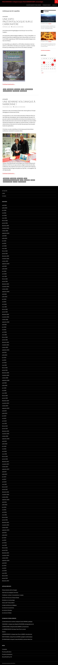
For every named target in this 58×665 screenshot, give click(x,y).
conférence (13, 178)
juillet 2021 (4, 355)
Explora (4, 631)
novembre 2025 (5, 228)
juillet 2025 (4, 238)
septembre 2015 (5, 530)
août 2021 (4, 352)
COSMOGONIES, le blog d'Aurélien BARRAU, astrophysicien (15, 626)
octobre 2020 (5, 377)
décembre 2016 (5, 492)
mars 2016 (4, 514)
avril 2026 (4, 215)
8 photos (49, 41)
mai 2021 (4, 360)
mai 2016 (4, 509)
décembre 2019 (5, 400)
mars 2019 (4, 423)
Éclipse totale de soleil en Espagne (9, 590)
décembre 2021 (5, 342)
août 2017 (4, 471)
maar (22, 180)
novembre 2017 (5, 464)
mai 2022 (4, 329)
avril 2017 (4, 481)
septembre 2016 (5, 499)
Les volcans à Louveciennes (8, 607)
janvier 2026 (5, 223)
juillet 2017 (4, 474)
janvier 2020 (5, 398)
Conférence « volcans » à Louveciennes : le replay (12, 595)
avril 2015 (4, 542)
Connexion (4, 649)
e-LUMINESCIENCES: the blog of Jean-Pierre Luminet (14, 629)
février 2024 (5, 278)
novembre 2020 (5, 375)
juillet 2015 (4, 535)
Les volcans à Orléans (6, 612)
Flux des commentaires (7, 654)
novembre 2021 (5, 344)
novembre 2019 (5, 403)
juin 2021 (4, 357)
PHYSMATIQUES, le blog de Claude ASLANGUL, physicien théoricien (17, 639)
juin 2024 (4, 271)
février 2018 (5, 456)
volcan (15, 181)
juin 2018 (4, 446)
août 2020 (4, 382)
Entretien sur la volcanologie (8, 600)
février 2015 (5, 547)
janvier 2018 (5, 459)
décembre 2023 (5, 284)
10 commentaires (49, 28)
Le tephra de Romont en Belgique (9, 605)
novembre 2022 (5, 317)
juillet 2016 (4, 504)
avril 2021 (4, 362)
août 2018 (4, 441)
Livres (3, 193)
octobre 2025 (5, 230)
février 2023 (5, 309)
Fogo (25, 178)
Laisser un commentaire (17, 26)
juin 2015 (4, 537)
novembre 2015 (5, 525)
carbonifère (10, 89)
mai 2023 (4, 301)
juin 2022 (4, 327)
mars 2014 (4, 573)
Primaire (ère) (23, 90)
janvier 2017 (5, 489)
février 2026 (5, 220)
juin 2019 (4, 415)
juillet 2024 (4, 268)
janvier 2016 (5, 519)
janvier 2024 (5, 281)
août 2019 (4, 410)
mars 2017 (4, 484)
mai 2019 (4, 418)
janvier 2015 (5, 550)
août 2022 (4, 324)
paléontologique (7, 90)
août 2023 (4, 294)
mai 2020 (4, 390)
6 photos (49, 23)
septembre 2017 (5, 469)
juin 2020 (4, 388)
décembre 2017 (5, 461)
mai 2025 (4, 243)
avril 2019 (4, 421)
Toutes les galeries (46, 50)
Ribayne (32, 180)
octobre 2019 (5, 405)
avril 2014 (4, 570)
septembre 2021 (5, 350)
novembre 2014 (5, 555)
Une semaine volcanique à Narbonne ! (19, 103)
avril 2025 (4, 245)
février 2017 (5, 486)
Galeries (46, 11)
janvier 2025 (5, 253)
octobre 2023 (5, 289)
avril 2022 (4, 332)
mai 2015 (4, 540)
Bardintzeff (6, 178)
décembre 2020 (5, 372)
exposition (17, 89)
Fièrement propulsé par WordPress (8, 663)
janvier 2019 (5, 428)
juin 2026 (4, 210)
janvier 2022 (5, 339)
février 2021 (5, 367)
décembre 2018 (5, 431)
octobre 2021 (5, 347)
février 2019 (5, 426)
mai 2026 (4, 213)
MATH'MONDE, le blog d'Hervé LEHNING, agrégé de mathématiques (17, 636)
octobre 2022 (5, 319)
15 (52, 64)
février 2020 (5, 395)
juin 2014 (4, 565)
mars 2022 (4, 334)
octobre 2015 (5, 527)
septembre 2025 (5, 233)
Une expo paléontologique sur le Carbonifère (18, 22)
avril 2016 (4, 512)
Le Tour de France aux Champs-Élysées (10, 597)
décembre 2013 (5, 580)
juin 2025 (4, 240)
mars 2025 (4, 248)
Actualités (5, 16)
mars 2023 (4, 306)
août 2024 (4, 266)
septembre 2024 (5, 263)
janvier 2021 (5, 370)
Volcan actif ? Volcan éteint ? (8, 602)
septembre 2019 (5, 408)
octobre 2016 (5, 497)
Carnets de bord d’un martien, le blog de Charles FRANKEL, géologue (17, 621)
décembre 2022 (5, 314)
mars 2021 (4, 365)
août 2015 (4, 532)
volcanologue (22, 181)
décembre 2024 (5, 256)
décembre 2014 (5, 552)
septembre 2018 (5, 438)
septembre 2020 (5, 380)
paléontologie (29, 89)
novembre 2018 (5, 433)
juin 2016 (4, 507)
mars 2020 (4, 393)
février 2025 (5, 251)
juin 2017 (4, 476)
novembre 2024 (5, 258)
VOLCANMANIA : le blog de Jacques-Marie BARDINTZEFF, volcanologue (22, 1)
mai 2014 (4, 568)
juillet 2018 (4, 443)
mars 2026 (4, 218)
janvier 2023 (5, 311)
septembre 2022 (5, 322)
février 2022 (5, 337)
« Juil (42, 72)
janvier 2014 (5, 578)
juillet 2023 (4, 296)
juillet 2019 (4, 413)
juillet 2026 (4, 207)
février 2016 (5, 517)
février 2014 (5, 575)
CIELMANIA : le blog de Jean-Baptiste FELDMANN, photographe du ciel (18, 624)
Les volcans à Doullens (7, 610)
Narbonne (27, 180)
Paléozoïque (16, 90)
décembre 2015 (5, 522)
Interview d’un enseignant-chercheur (10, 592)
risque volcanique (8, 181)
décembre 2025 (5, 225)
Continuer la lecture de (9, 84)
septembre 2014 (5, 560)
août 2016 (4, 502)
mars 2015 (4, 545)
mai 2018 (4, 448)
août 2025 (4, 235)
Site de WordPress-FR (7, 656)
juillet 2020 (4, 385)
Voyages (4, 196)
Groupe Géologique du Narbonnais (11, 180)
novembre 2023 (5, 286)
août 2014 (4, 563)
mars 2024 (4, 276)
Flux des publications (6, 651)
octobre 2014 (5, 558)
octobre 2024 (5, 261)
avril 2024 (4, 273)
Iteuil (23, 89)
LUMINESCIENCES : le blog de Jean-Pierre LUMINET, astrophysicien (17, 634)
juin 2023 (4, 299)
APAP (5, 89)
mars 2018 (4, 454)
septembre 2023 (5, 291)
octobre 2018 (5, 436)
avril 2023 (4, 304)
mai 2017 (4, 479)
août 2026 (4, 205)
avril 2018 (4, 451)
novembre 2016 (5, 494)
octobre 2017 (5, 466)
